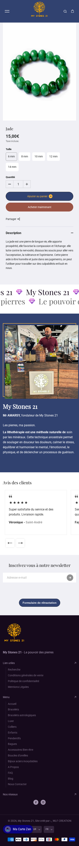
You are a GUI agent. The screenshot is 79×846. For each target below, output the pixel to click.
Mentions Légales (18, 686)
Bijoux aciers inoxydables (23, 761)
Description (13, 233)
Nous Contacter (17, 784)
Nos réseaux (10, 794)
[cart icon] (72, 11)
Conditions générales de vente (25, 675)
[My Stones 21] (39, 11)
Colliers (12, 726)
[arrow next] (20, 543)
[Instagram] (43, 802)
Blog (10, 778)
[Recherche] (65, 11)
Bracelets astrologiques (22, 715)
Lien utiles (9, 663)
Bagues (12, 743)
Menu (6, 697)
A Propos (13, 767)
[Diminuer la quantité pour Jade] (9, 184)
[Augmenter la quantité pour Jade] (27, 184)
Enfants (12, 732)
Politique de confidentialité (23, 681)
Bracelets (13, 709)
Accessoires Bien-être (20, 749)
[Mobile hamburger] (7, 11)
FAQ (10, 772)
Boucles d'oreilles (18, 755)
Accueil (12, 703)
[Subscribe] (70, 577)
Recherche (14, 669)
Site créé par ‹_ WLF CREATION (53, 820)
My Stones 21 (26, 820)
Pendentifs (14, 738)
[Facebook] (36, 802)
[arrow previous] (10, 543)
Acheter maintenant (39, 207)
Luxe (11, 721)
